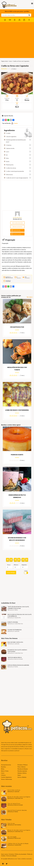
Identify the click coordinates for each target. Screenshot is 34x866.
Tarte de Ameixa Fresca (15, 657)
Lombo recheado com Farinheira (17, 410)
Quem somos (4, 854)
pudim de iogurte (17, 454)
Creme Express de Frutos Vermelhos (17, 496)
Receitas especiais (22, 771)
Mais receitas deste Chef (17, 222)
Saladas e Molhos (22, 773)
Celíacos (3, 775)
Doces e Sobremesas (6, 779)
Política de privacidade (20, 854)
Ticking (25, 570)
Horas (8, 564)
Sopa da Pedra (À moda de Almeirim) (18, 665)
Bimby (2, 769)
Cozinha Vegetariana (6, 777)
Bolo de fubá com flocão (15, 642)
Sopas (19, 775)
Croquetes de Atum (17, 327)
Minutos (16, 564)
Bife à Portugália (12, 836)
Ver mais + (30, 297)
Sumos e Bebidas (22, 777)
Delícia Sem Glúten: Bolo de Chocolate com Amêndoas (20, 615)
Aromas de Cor (17, 219)
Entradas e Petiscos (23, 765)
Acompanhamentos (6, 765)
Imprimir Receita (8, 115)
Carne (10, 61)
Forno (27, 100)
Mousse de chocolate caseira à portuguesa (17, 650)
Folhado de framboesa (15, 629)
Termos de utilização (11, 856)
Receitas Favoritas (17, 234)
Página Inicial (4, 61)
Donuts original (13, 622)
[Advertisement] (17, 40)
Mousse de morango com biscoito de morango (17, 539)
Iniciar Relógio (11, 572)
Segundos (24, 564)
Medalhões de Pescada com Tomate (17, 368)
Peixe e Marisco (22, 767)
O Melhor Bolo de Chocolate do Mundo (18, 843)
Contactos (11, 854)
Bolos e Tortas (4, 771)
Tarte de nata (11, 823)
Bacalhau (3, 767)
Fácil (17, 107)
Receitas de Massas (23, 769)
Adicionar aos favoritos (17, 226)
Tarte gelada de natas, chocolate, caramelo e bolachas (18, 607)
